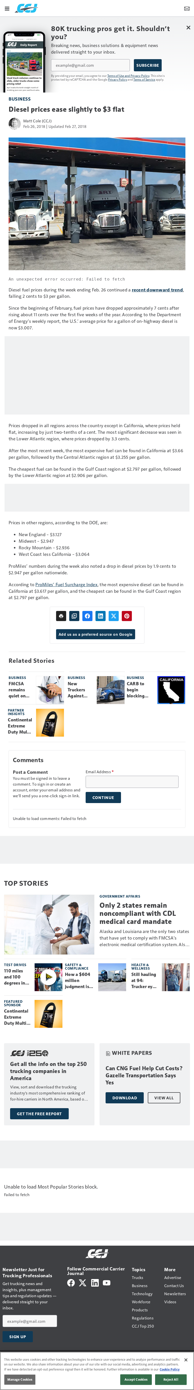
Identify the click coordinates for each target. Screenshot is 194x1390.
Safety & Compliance (76, 966)
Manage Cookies (20, 1379)
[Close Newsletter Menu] (188, 27)
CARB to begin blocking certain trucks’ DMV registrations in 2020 (140, 690)
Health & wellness (140, 966)
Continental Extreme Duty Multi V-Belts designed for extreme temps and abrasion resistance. (20, 726)
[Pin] (127, 616)
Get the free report (39, 1113)
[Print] (61, 616)
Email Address (100, 772)
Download (124, 1097)
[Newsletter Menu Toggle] (187, 8)
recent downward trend (157, 289)
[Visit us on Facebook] (71, 1282)
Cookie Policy (170, 1369)
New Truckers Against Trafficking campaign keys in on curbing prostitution (80, 690)
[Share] (87, 616)
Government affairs (120, 896)
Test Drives (15, 965)
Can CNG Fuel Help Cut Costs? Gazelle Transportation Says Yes (144, 1075)
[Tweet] (114, 616)
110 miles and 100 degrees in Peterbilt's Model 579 (15, 977)
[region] (97, 1371)
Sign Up (17, 1336)
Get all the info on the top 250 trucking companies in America (48, 1071)
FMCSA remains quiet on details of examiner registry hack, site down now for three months (19, 690)
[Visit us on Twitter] (83, 1282)
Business (20, 99)
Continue (103, 797)
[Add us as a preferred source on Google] (74, 616)
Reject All (170, 1379)
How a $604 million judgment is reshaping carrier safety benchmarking (79, 981)
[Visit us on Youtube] (106, 1282)
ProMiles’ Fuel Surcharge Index (66, 584)
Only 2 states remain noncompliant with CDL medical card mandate (138, 913)
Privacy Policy (117, 79)
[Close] (185, 1359)
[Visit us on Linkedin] (95, 1282)
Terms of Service (144, 79)
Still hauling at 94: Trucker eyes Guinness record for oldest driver (144, 981)
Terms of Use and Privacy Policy (128, 76)
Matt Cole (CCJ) (37, 120)
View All (164, 1097)
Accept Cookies (136, 1379)
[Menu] (7, 8)
